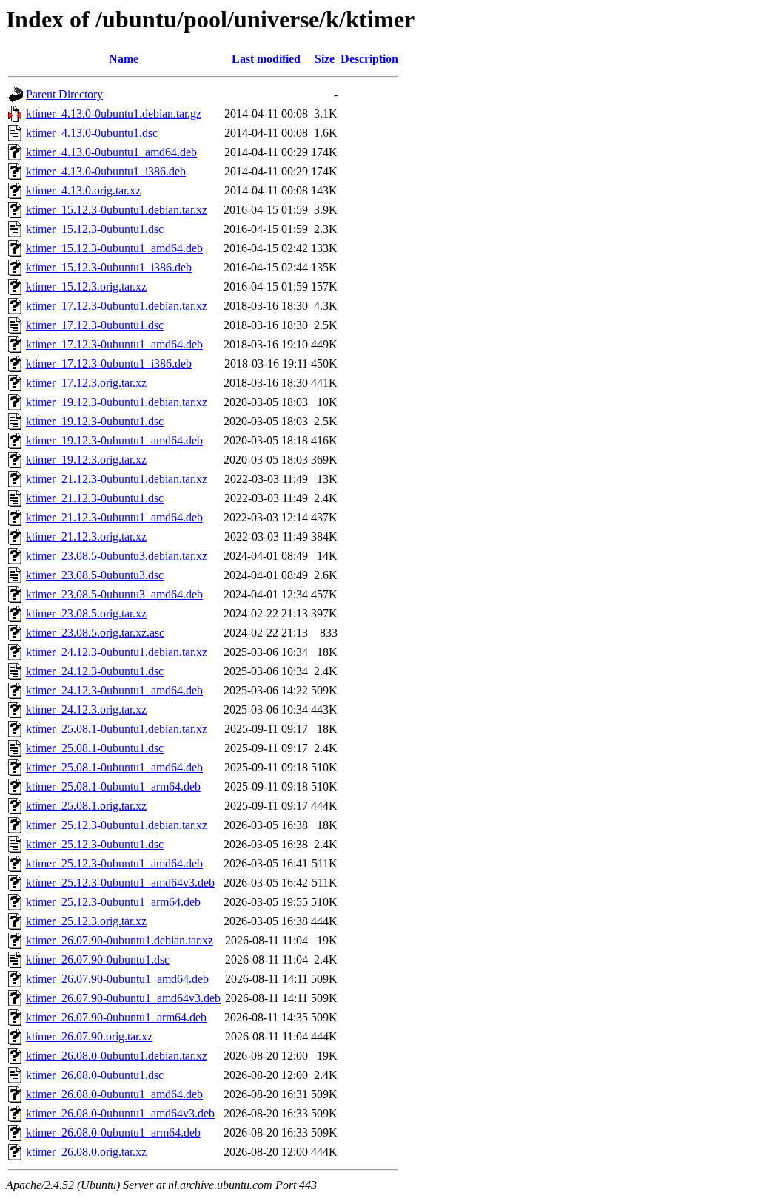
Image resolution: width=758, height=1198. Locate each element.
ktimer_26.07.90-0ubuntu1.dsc (98, 959)
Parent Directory (64, 94)
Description (369, 59)
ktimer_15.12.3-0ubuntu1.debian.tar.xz (116, 209)
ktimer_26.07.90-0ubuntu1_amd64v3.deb (123, 998)
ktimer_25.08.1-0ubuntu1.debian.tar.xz (116, 728)
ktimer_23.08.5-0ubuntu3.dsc (95, 575)
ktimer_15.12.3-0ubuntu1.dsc (95, 229)
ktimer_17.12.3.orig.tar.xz (86, 382)
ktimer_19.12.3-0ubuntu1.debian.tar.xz (116, 402)
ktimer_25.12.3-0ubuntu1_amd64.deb (114, 863)
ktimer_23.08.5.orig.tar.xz (86, 613)
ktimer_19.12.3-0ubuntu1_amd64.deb (114, 440)
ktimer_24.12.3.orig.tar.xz (86, 709)
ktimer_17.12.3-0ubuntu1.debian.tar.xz (116, 306)
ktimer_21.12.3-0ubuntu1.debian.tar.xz (116, 479)
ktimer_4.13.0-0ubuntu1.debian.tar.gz (113, 113)
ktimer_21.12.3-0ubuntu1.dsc (95, 498)
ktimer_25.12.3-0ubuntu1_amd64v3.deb (120, 882)
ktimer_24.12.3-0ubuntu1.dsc (95, 671)
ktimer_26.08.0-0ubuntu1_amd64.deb (114, 1094)
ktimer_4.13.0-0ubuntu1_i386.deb (106, 171)
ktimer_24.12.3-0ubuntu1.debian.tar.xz (116, 652)
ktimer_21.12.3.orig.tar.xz (86, 536)
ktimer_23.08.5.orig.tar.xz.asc (95, 632)
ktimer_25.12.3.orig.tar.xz (86, 921)
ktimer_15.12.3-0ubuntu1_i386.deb (109, 267)
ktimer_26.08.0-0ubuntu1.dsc (95, 1075)
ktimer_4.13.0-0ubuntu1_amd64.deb (111, 152)
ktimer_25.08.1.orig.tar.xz (86, 805)
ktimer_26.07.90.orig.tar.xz (89, 1036)
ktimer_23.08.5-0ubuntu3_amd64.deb (114, 594)
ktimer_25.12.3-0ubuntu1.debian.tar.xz (116, 825)
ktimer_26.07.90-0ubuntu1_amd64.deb (117, 978)
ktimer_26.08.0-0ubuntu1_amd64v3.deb (120, 1113)
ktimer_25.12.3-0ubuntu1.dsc (95, 844)
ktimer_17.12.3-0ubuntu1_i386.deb (109, 363)
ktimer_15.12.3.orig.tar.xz (86, 286)
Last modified (266, 59)
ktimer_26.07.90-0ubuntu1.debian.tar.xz (119, 940)
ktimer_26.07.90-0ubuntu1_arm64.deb (116, 1017)
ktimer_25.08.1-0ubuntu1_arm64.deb (113, 786)
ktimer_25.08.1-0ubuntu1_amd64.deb (114, 767)
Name (123, 59)
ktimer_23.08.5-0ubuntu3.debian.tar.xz (116, 555)
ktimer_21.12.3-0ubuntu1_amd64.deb (114, 517)
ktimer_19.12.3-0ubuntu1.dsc (95, 421)
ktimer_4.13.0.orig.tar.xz (83, 190)
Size (325, 59)
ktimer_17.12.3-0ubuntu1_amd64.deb (114, 344)
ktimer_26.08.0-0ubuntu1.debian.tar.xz (116, 1055)
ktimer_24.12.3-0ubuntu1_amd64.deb (114, 690)
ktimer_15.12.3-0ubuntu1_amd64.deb (114, 248)
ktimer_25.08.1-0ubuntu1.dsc (95, 748)
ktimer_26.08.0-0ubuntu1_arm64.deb (113, 1132)
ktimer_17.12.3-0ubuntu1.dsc (95, 325)
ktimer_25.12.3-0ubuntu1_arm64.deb (113, 902)
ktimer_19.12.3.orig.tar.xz (86, 459)
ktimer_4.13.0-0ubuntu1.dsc (92, 132)
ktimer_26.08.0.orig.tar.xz (86, 1151)
